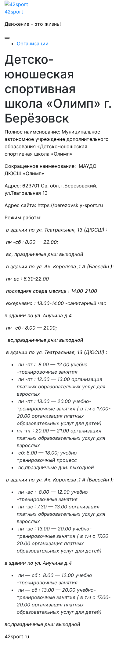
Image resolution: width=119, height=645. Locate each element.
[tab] (7, 38)
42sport (14, 12)
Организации (33, 43)
